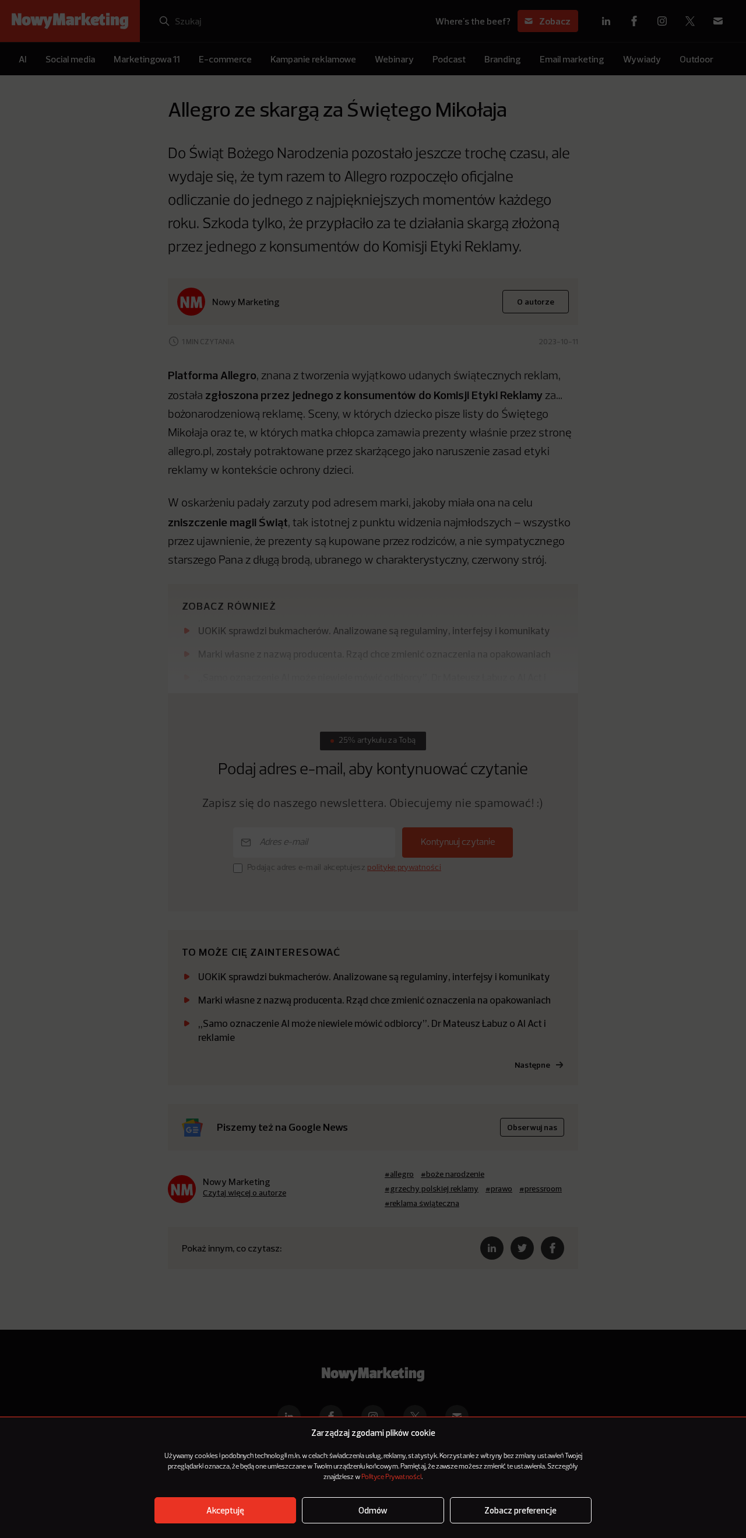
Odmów (373, 1510)
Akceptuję (225, 1510)
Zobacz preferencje (520, 1510)
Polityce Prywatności (391, 1477)
